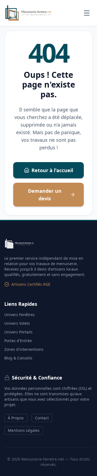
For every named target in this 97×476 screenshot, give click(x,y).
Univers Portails (18, 332)
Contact (42, 417)
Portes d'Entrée (18, 340)
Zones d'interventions (23, 349)
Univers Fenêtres (19, 314)
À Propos (16, 417)
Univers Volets (17, 323)
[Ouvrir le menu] (87, 13)
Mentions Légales (24, 430)
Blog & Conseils (18, 358)
